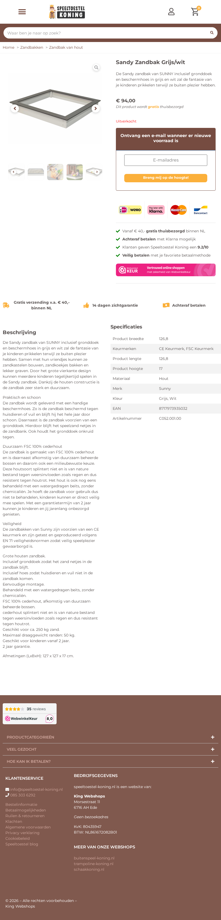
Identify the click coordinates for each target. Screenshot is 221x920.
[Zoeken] (211, 33)
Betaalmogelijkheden (25, 810)
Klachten (13, 821)
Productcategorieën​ (30, 737)
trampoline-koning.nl (93, 863)
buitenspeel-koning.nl (94, 858)
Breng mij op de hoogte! (166, 178)
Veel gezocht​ (21, 749)
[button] (22, 12)
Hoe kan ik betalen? (29, 761)
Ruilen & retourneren (24, 815)
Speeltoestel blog (21, 844)
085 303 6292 (22, 795)
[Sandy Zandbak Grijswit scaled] (55, 108)
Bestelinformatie (21, 804)
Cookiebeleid (17, 838)
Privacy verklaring (22, 832)
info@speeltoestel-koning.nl (36, 789)
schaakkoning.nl (89, 869)
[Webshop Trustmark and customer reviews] (166, 274)
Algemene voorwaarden (28, 827)
